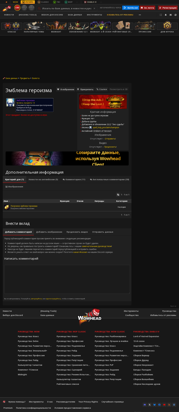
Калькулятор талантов (30, 365)
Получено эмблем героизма (24, 206)
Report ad (173, 306)
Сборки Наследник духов (146, 384)
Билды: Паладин (142, 369)
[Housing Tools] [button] (28, 15)
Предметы (25, 78)
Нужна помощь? (16, 401)
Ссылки (103, 89)
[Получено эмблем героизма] (6, 207)
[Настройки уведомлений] (166, 15)
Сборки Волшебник (143, 379)
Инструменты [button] (94, 15)
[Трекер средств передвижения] (67, 158)
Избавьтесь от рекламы (120, 15)
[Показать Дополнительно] (140, 14)
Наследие (122, 207)
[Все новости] (6, 2)
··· (77, 2)
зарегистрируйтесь (53, 299)
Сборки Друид (141, 360)
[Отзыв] (171, 15)
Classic (45, 2)
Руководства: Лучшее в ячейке (111, 341)
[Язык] (175, 15)
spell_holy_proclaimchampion (105, 127)
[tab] (14, 179)
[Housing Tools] (48, 311)
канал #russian (80, 252)
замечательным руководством (96, 246)
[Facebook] (159, 405)
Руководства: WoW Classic (110, 331)
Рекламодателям (65, 401)
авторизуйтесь (36, 299)
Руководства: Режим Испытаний (74, 374)
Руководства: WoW (29, 331)
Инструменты (131, 311)
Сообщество (132, 315)
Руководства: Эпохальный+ (32, 350)
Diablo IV (91, 2)
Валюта (35, 78)
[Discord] (145, 405)
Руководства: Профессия (31, 355)
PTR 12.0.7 (31, 8)
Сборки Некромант (143, 365)
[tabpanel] (67, 204)
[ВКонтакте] (174, 405)
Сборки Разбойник (143, 374)
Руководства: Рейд (28, 360)
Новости (9, 15)
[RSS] (169, 405)
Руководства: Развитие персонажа (35, 346)
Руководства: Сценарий (69, 369)
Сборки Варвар (141, 355)
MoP (70, 2)
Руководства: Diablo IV (146, 331)
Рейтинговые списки (68, 384)
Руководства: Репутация (70, 360)
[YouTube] (164, 405)
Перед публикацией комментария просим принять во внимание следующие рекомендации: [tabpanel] (58, 268)
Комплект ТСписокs (144, 350)
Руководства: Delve (28, 341)
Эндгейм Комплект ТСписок (147, 346)
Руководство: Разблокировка (110, 336)
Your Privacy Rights (88, 401)
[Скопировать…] (118, 195)
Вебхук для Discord (52, 15)
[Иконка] (10, 102)
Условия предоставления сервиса (72, 408)
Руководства (169, 311)
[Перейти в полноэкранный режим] (161, 15)
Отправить (110, 138)
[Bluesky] (154, 405)
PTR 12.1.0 (24, 8)
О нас (50, 401)
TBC (58, 2)
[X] (150, 405)
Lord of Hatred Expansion (146, 336)
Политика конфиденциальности (33, 408)
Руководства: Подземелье (71, 346)
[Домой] (4, 402)
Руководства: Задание (69, 355)
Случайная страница (113, 401)
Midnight (22, 374)
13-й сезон (138, 341)
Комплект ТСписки (28, 369)
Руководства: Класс (28, 336)
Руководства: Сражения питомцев (74, 365)
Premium (8, 408)
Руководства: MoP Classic (71, 331)
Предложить (110, 146)
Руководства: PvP (104, 365)
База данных (75, 15)
